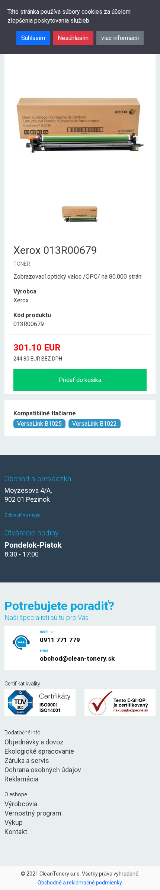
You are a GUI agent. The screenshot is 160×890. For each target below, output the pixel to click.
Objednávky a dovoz (34, 742)
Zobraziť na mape (22, 515)
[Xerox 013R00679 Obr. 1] (80, 196)
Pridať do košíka (80, 379)
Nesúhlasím (73, 37)
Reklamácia (21, 779)
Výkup (13, 822)
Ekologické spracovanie (39, 751)
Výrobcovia (20, 804)
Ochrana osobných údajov (42, 770)
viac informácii (120, 37)
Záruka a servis (26, 760)
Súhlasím (33, 37)
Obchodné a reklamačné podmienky (80, 883)
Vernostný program (32, 813)
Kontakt (15, 832)
